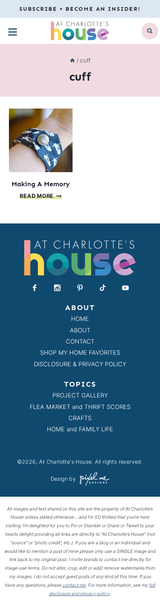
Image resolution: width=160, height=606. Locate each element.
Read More (40, 196)
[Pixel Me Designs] (92, 478)
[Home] (72, 60)
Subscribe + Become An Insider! (80, 9)
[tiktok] (102, 287)
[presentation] (41, 140)
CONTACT (80, 341)
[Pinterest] (80, 287)
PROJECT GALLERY (80, 395)
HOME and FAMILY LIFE (80, 429)
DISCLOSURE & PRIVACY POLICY (80, 364)
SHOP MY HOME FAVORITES (80, 352)
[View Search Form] (149, 31)
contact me (74, 585)
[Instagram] (57, 287)
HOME (80, 318)
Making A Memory (41, 184)
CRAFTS (80, 418)
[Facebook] (34, 287)
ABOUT (80, 330)
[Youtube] (125, 287)
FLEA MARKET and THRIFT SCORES (80, 406)
